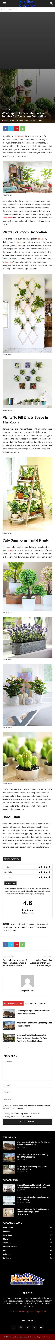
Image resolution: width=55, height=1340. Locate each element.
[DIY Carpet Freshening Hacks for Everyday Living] (9, 1169)
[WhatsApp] (22, 128)
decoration (19, 136)
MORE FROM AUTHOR (35, 1003)
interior (30, 927)
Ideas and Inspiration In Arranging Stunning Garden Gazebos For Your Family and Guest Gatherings (32, 1038)
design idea (8, 927)
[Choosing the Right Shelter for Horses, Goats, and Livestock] (9, 1013)
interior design (41, 927)
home (17, 927)
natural (6, 930)
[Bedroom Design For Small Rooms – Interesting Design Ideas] (8, 1212)
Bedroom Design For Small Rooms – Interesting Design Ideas (33, 1210)
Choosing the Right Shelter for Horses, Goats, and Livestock (34, 1143)
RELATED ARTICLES (13, 1003)
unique (14, 930)
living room (8, 217)
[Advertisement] (27, 40)
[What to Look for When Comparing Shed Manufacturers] (9, 1025)
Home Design (13, 9)
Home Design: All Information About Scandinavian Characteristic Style (33, 1186)
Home (3, 9)
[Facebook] (5, 128)
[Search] (51, 3)
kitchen (17, 242)
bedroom (42, 239)
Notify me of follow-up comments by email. (22, 1114)
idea (23, 927)
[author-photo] (27, 987)
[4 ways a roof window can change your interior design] (9, 1200)
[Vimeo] (34, 1327)
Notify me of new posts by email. (18, 1117)
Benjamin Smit (9, 120)
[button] (4, 3)
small (12, 550)
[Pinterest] (16, 128)
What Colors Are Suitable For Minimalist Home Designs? (41, 963)
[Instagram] (20, 1327)
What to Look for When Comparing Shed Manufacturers (32, 1155)
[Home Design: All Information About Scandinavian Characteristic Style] (9, 1188)
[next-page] (8, 1047)
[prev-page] (4, 1047)
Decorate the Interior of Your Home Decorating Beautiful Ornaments (15, 963)
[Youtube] (41, 1327)
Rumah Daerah (45, 1337)
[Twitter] (11, 128)
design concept (42, 924)
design (9, 262)
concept (13, 924)
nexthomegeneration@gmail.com (32, 1311)
